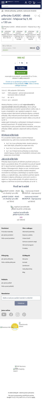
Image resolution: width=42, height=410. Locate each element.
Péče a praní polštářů (7, 286)
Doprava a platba (27, 235)
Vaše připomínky (27, 269)
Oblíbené (28, 2)
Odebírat (21, 303)
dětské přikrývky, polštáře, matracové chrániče (20, 11)
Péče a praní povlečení (7, 238)
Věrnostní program (28, 245)
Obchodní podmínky (28, 231)
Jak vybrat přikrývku (7, 259)
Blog (23, 272)
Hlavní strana (2, 11)
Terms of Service (26, 397)
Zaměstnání (25, 265)
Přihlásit (24, 2)
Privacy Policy (15, 397)
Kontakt (24, 262)
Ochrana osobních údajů (29, 241)
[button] (2, 28)
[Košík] (32, 2)
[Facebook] (11, 314)
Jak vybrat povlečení (7, 235)
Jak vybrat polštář (6, 283)
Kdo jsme (25, 259)
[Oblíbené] (35, 16)
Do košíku (21, 68)
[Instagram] (17, 314)
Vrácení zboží (26, 238)
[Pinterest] (24, 314)
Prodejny (25, 248)
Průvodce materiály (7, 231)
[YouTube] (3, 314)
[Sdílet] (39, 16)
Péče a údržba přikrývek (8, 262)
